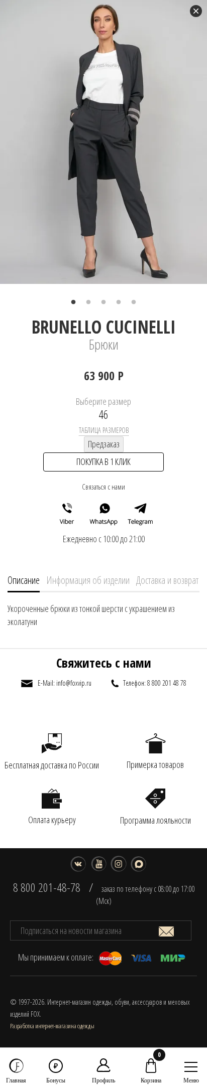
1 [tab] (73, 302)
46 (103, 414)
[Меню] (191, 1064)
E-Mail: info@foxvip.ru (64, 683)
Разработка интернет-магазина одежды (52, 1025)
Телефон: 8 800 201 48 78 (154, 683)
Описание (24, 580)
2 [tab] (88, 302)
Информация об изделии (88, 580)
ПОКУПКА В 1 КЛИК (103, 461)
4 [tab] (119, 302)
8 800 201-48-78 (46, 887)
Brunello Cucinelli (104, 327)
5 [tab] (134, 302)
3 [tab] (103, 302)
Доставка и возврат (167, 580)
